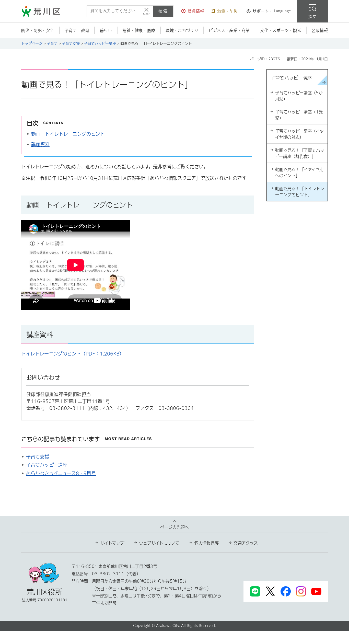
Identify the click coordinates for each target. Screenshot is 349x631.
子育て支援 (71, 43)
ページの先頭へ (174, 527)
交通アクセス (246, 543)
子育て (52, 43)
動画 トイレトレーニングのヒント (68, 134)
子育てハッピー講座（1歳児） (299, 115)
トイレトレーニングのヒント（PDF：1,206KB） (72, 353)
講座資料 (40, 144)
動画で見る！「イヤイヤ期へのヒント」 (299, 172)
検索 (163, 11)
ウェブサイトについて (159, 543)
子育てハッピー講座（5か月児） (299, 96)
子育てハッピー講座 (100, 43)
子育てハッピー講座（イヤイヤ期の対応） (299, 134)
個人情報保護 (206, 543)
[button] (193, 11)
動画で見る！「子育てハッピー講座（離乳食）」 (299, 153)
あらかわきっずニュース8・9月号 (61, 473)
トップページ (31, 43)
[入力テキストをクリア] (146, 11)
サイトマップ (112, 543)
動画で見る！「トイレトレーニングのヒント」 (299, 192)
